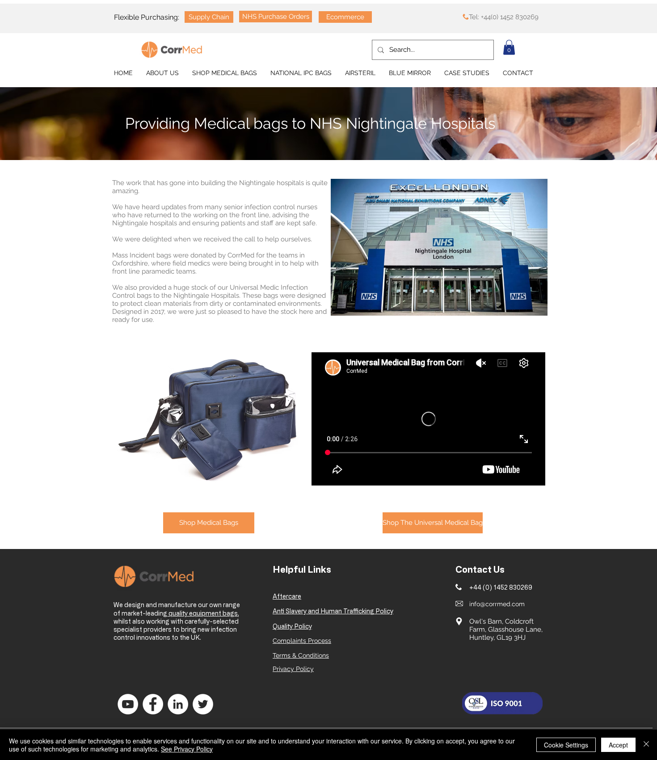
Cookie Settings (566, 744)
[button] (509, 47)
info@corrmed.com (497, 604)
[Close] (646, 745)
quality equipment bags (202, 613)
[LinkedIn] (178, 704)
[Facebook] (153, 704)
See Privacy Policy (187, 748)
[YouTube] (128, 704)
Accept (618, 744)
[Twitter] (203, 704)
